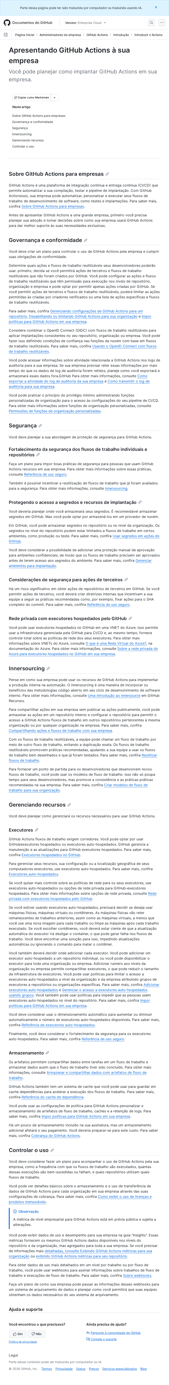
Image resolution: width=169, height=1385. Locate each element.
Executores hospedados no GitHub (51, 855)
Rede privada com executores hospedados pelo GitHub (68, 618)
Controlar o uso (29, 1150)
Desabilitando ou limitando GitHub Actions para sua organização (83, 316)
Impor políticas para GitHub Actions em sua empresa (86, 1116)
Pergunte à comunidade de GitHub (116, 1333)
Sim (20, 1334)
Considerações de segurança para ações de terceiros (66, 579)
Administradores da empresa (60, 35)
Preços (94, 1369)
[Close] (156, 7)
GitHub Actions (97, 35)
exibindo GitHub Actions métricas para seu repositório (81, 1256)
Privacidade (64, 1369)
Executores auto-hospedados (33, 874)
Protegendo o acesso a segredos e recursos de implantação (72, 502)
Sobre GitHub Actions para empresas (56, 174)
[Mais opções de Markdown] (54, 97)
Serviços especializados (119, 1369)
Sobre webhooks (137, 1275)
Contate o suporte (104, 1339)
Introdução (121, 35)
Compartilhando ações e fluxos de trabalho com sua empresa (60, 730)
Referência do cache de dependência (52, 1097)
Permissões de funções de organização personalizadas (55, 411)
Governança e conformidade (45, 240)
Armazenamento (26, 1053)
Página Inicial (24, 35)
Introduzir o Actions (148, 35)
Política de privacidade (23, 1341)
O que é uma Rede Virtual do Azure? (116, 643)
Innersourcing (116, 488)
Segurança (23, 425)
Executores (21, 830)
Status (80, 1369)
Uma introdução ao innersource (114, 695)
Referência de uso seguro (45, 474)
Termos (46, 1369)
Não (39, 1334)
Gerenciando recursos (37, 805)
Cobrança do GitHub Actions (55, 1135)
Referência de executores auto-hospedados (58, 1025)
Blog (143, 1369)
